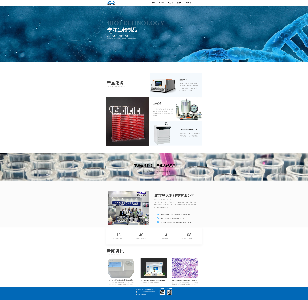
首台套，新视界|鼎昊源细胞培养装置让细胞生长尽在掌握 (121, 280)
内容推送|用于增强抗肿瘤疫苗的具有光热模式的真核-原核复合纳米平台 (184, 281)
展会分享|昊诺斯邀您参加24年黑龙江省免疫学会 (153, 280)
